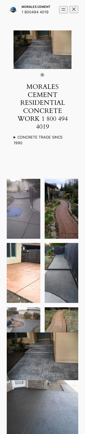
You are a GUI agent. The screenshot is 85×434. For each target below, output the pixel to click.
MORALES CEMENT (36, 7)
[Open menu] (63, 9)
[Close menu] (74, 9)
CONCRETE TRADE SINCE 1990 (38, 140)
